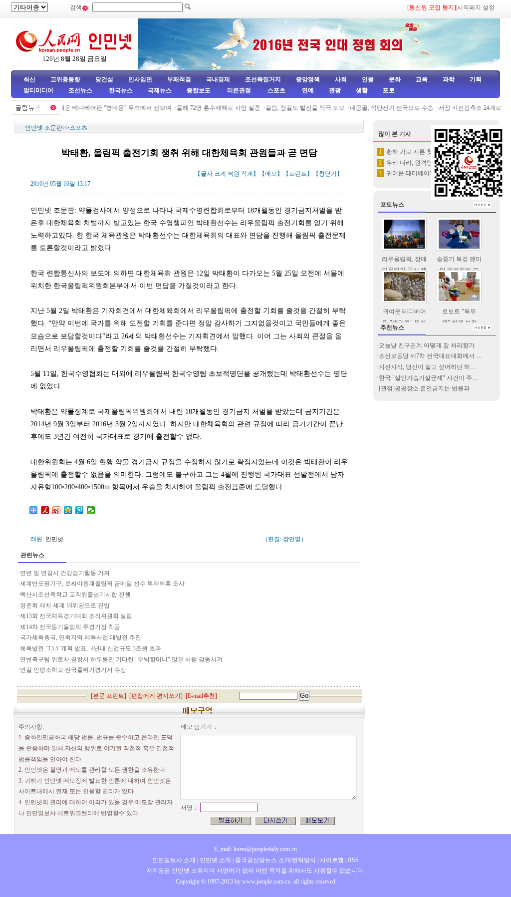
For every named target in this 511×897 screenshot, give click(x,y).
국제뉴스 (160, 90)
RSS (353, 860)
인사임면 (140, 79)
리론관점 (239, 90)
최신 (29, 79)
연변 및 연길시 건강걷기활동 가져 (65, 573)
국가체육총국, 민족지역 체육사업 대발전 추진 (80, 637)
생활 (362, 90)
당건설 (104, 79)
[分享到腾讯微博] (79, 510)
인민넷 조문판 (43, 127)
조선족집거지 (263, 79)
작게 (247, 173)
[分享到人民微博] (45, 510)
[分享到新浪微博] (56, 510)
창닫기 (328, 173)
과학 (449, 79)
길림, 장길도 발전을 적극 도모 (298, 107)
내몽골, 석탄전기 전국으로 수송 (385, 107)
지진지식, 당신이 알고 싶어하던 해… (427, 366)
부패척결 (179, 79)
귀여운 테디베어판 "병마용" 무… (430, 173)
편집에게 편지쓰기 (156, 695)
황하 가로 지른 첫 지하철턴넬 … (429, 151)
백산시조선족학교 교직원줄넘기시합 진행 (75, 594)
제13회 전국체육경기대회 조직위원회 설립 (76, 615)
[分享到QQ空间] (68, 510)
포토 (389, 90)
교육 (422, 79)
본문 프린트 (108, 695)
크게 (220, 173)
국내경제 (218, 79)
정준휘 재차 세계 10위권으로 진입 (65, 605)
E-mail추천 (201, 695)
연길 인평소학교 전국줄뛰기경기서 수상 (73, 669)
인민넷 (54, 539)
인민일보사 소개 (174, 860)
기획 (476, 79)
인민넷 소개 (214, 860)
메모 (271, 173)
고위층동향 (65, 79)
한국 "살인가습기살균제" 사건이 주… (428, 377)
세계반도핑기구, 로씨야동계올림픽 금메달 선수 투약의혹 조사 (102, 583)
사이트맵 (332, 860)
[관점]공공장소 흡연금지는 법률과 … (428, 388)
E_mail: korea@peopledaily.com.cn (255, 849)
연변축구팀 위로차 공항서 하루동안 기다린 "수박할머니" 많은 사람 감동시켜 (121, 659)
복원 (234, 173)
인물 (368, 79)
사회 (341, 79)
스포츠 (275, 90)
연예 (307, 90)
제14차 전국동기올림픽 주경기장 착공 (70, 626)
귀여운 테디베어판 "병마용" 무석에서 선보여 (105, 107)
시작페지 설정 (476, 7)
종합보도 (199, 90)
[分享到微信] (91, 510)
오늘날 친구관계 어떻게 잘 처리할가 (427, 345)
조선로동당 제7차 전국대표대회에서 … (430, 355)
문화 (395, 79)
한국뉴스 (121, 90)
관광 (335, 90)
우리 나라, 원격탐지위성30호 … (428, 162)
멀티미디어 (38, 90)
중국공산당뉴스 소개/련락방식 (275, 860)
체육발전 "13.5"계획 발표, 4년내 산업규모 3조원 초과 (90, 648)
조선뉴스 (81, 90)
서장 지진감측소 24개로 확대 (470, 107)
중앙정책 (308, 79)
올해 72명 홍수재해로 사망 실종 (212, 107)
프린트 (298, 173)
